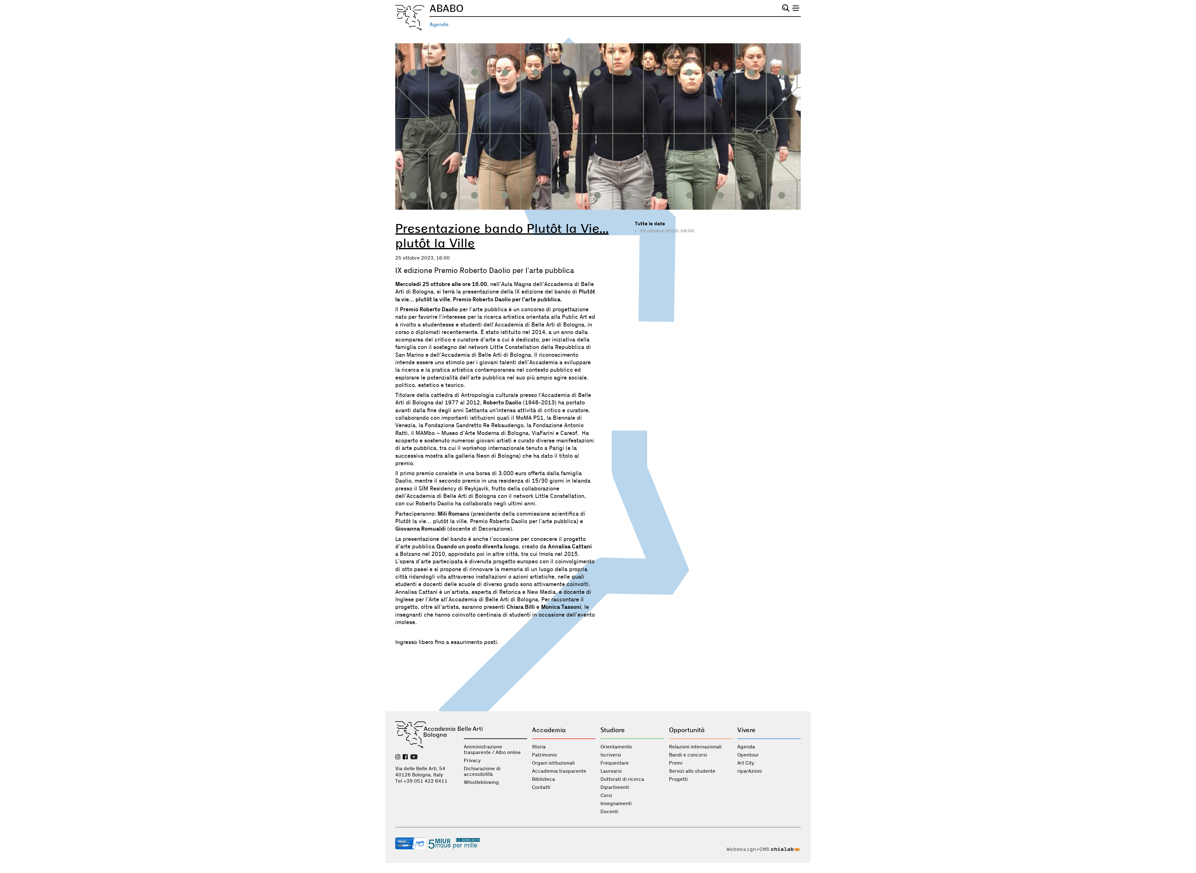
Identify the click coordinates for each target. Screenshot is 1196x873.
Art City (745, 763)
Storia (539, 747)
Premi (675, 763)
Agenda (439, 24)
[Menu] (796, 8)
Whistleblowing (481, 782)
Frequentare (614, 763)
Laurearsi (611, 771)
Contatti (541, 787)
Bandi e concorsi (688, 755)
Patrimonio (544, 755)
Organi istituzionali (553, 763)
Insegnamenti (616, 803)
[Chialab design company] (764, 850)
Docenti (609, 811)
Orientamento (616, 747)
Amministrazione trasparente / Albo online (492, 749)
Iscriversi (610, 755)
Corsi (606, 795)
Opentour (748, 755)
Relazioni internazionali (695, 747)
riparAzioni (749, 771)
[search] (786, 8)
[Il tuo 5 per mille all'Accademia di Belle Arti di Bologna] (454, 844)
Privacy (472, 760)
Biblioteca (543, 779)
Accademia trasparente (559, 771)
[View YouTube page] (414, 757)
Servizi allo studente (692, 771)
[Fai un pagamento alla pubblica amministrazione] (410, 844)
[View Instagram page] (397, 757)
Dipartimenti (614, 787)
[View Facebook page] (405, 757)
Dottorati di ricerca (622, 779)
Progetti (678, 779)
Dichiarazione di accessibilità (482, 771)
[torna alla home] (410, 17)
